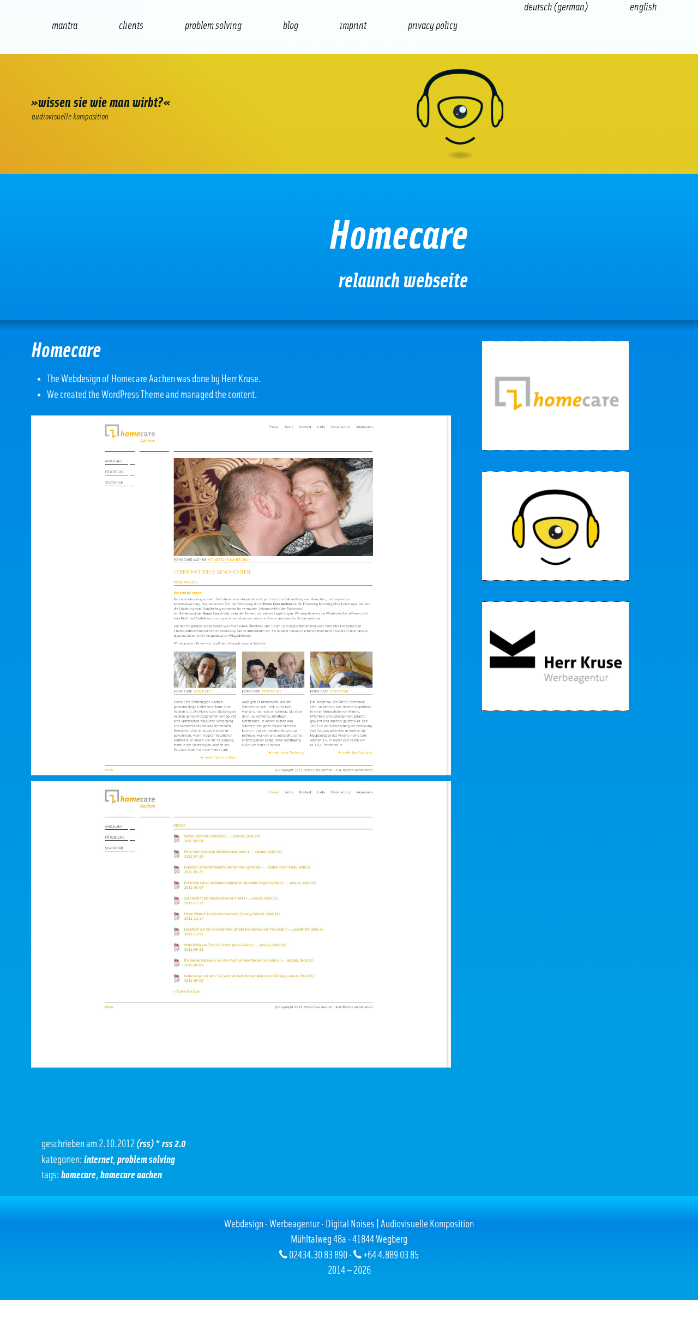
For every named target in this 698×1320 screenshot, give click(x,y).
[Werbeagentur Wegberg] (349, 114)
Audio (212, 82)
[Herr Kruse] (555, 656)
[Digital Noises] (555, 526)
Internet (57, 82)
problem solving (146, 1160)
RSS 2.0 (174, 1144)
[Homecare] (555, 395)
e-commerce (108, 82)
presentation (264, 82)
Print (316, 82)
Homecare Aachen (131, 1175)
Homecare (78, 1175)
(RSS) (145, 1144)
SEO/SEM (161, 82)
